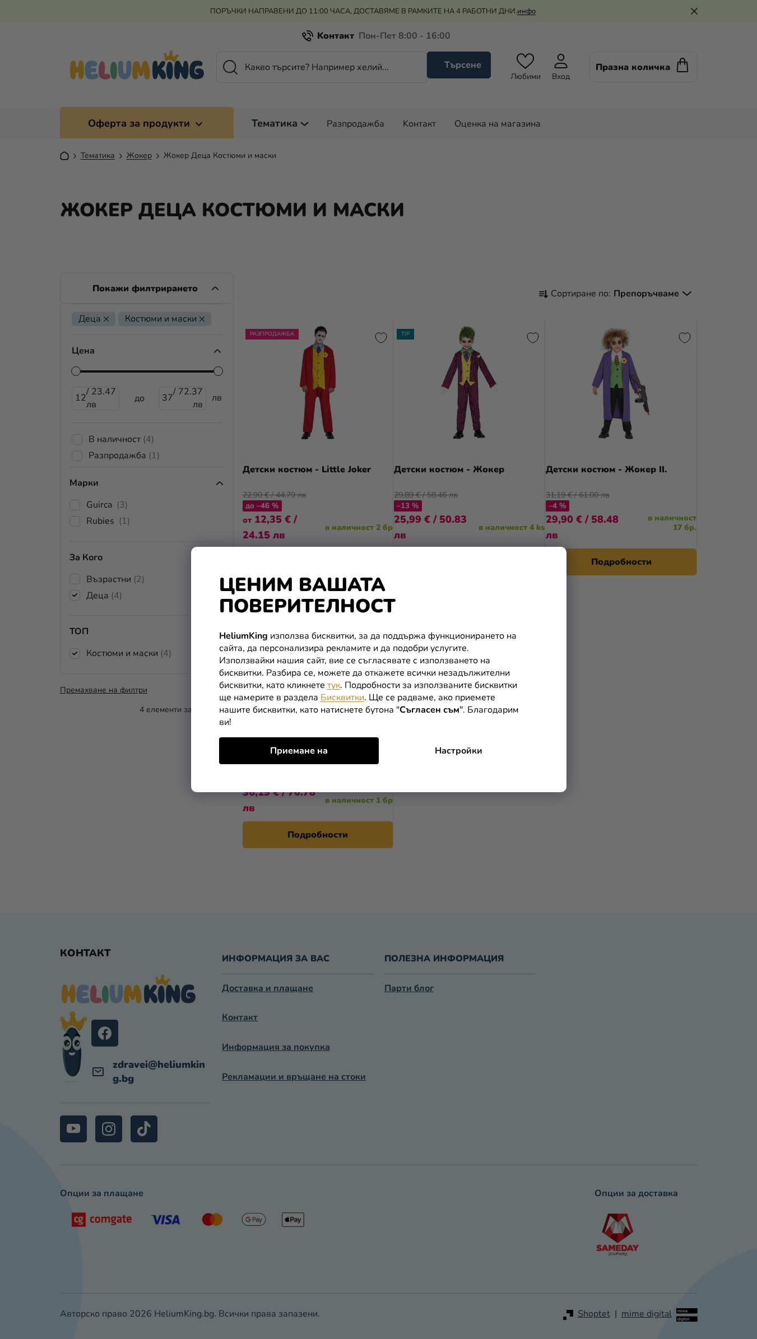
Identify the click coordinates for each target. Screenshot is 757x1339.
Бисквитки (342, 697)
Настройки (458, 751)
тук (333, 685)
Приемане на (299, 751)
